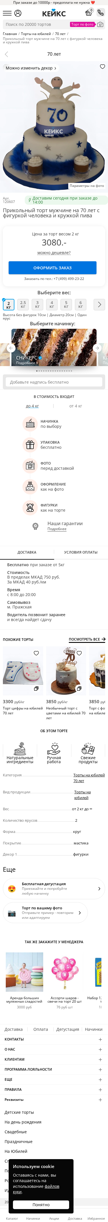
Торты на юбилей (82, 794)
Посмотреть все (84, 639)
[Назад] (8, 54)
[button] (11, 349)
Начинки (94, 1029)
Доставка (14, 1029)
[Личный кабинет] (17, 13)
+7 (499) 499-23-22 (69, 278)
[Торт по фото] (100, 24)
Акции (54, 1218)
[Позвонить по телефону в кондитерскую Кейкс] (100, 12)
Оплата (40, 1029)
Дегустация (67, 1029)
